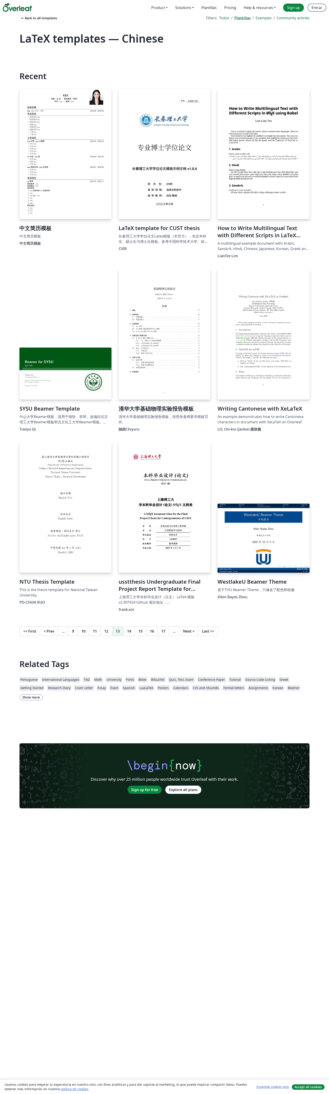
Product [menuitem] (158, 7)
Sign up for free (144, 789)
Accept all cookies (308, 1087)
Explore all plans (183, 789)
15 (141, 631)
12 (106, 631)
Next (188, 631)
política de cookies (74, 1089)
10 (83, 631)
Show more (31, 697)
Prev (49, 631)
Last (208, 631)
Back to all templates (38, 18)
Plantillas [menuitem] (209, 7)
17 (163, 631)
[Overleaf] (17, 7)
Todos (224, 17)
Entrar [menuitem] (317, 7)
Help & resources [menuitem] (258, 7)
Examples (264, 17)
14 (129, 631)
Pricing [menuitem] (230, 7)
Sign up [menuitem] (293, 7)
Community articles (293, 17)
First (29, 631)
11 (95, 631)
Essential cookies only (272, 1087)
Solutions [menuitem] (183, 7)
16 (152, 631)
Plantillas (242, 17)
